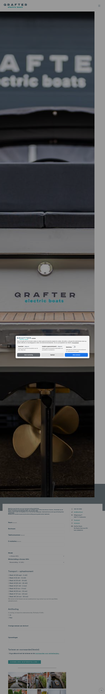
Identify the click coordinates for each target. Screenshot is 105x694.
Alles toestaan (76, 354)
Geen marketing (28, 354)
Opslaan (52, 354)
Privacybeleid (75, 342)
